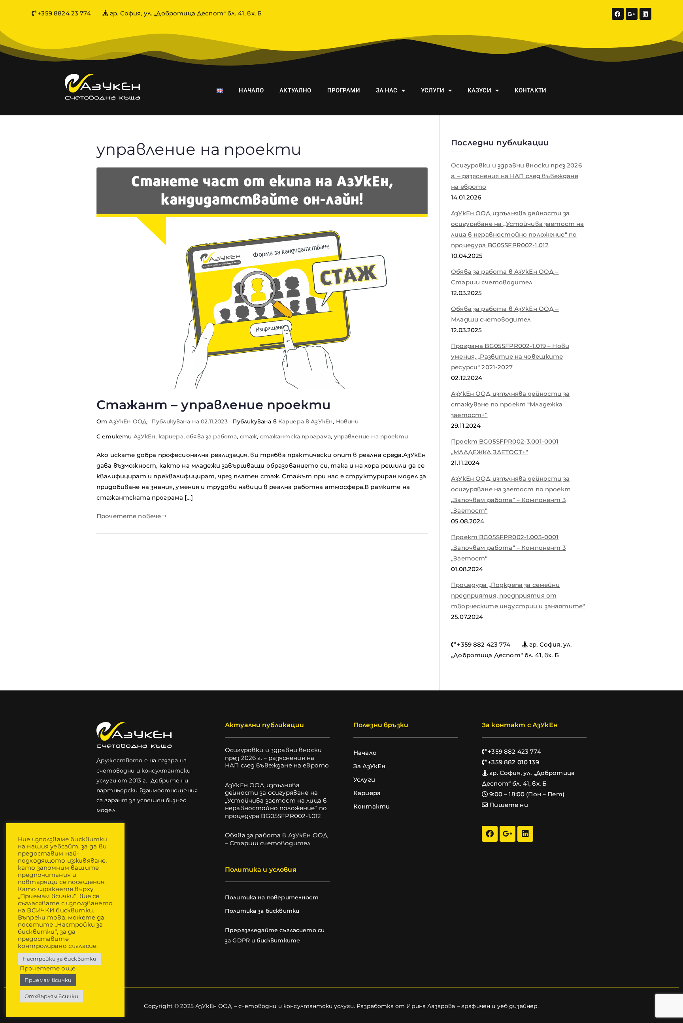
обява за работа (211, 436)
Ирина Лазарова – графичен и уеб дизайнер (472, 1006)
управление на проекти (371, 436)
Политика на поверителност (272, 897)
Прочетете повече (128, 516)
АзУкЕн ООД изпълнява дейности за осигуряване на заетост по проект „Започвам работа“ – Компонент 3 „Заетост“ (511, 494)
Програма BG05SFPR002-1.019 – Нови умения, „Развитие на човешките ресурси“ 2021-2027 (510, 356)
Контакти (371, 806)
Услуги (364, 779)
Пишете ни (508, 805)
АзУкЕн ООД (128, 421)
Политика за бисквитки (262, 910)
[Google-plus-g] (632, 14)
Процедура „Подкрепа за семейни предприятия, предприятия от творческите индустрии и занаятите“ (518, 595)
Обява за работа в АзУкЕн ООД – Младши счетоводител (505, 314)
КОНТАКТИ (530, 90)
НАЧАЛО (251, 90)
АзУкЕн (145, 436)
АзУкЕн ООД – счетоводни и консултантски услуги (274, 1006)
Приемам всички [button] (48, 980)
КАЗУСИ (479, 90)
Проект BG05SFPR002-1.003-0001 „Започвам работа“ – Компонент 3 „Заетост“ (508, 547)
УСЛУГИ (432, 90)
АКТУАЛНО (295, 90)
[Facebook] (618, 14)
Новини (347, 421)
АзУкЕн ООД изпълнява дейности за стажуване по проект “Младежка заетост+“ (510, 404)
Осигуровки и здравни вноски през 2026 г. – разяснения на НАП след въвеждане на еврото (516, 176)
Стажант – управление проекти (213, 404)
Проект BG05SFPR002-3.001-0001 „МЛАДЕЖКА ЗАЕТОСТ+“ (504, 447)
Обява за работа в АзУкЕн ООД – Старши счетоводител (505, 277)
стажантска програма (295, 436)
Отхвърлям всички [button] (51, 996)
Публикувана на (189, 421)
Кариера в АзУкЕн (305, 421)
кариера (170, 436)
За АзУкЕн (369, 766)
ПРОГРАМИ (343, 90)
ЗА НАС (387, 90)
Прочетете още (47, 968)
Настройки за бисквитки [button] (59, 958)
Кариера (367, 793)
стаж (248, 436)
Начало (365, 752)
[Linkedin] (645, 14)
